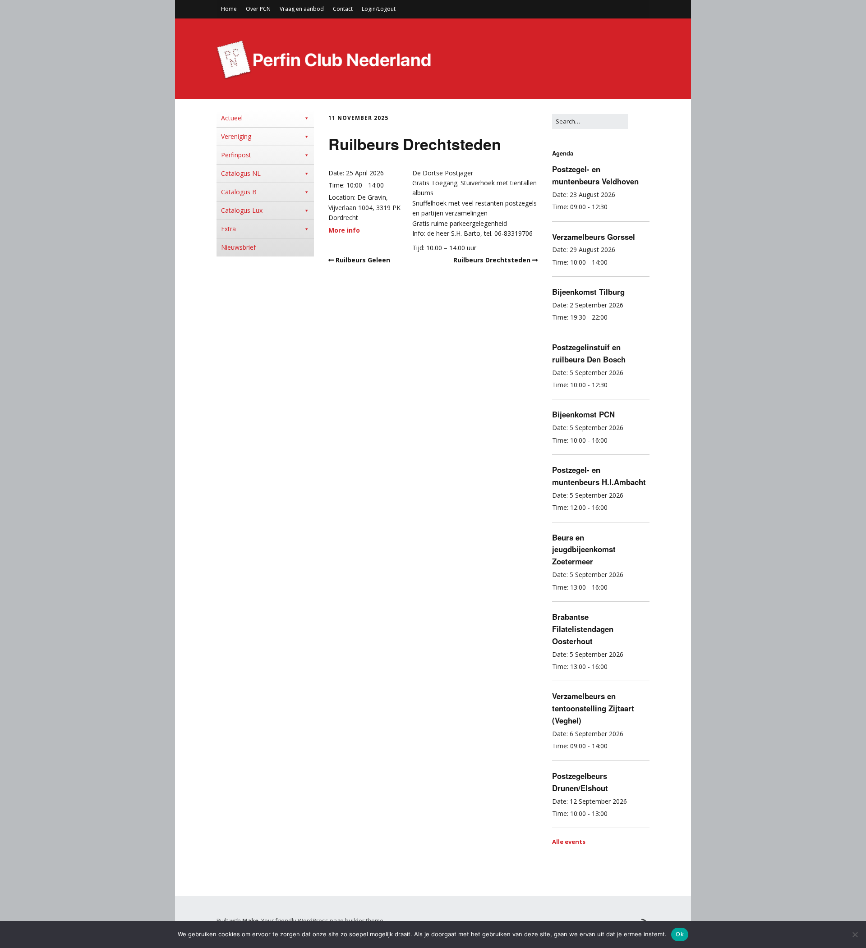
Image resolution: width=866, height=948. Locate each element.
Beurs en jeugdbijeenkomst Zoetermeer (584, 549)
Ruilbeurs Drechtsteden (491, 260)
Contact (343, 9)
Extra (228, 228)
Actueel (232, 118)
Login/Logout (379, 9)
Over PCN (258, 9)
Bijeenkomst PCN (583, 414)
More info (344, 230)
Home (229, 9)
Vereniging (236, 136)
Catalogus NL (241, 173)
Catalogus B (239, 192)
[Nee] (854, 934)
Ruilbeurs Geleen (363, 260)
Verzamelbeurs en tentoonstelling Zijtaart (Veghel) (593, 708)
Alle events (568, 842)
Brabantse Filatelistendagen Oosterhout (582, 628)
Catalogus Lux (242, 210)
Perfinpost (236, 155)
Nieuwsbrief (238, 247)
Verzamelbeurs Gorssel (593, 236)
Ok (680, 934)
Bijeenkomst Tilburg (588, 291)
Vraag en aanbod (302, 9)
